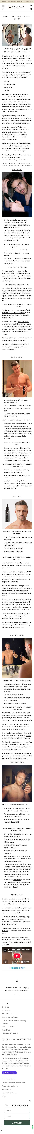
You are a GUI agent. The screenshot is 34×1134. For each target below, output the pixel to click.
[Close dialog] (29, 1100)
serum (27, 625)
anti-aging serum (7, 602)
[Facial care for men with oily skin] (17, 195)
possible (17, 836)
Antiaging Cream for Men (10, 1017)
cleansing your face (11, 625)
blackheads (25, 244)
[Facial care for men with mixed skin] (17, 379)
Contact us (5, 1007)
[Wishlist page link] (4, 9)
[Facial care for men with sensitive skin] (17, 783)
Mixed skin (17, 357)
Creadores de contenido (10, 1033)
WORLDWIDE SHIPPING (17, 985)
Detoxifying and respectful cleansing (16, 470)
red (27, 129)
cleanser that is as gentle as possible (18, 588)
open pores (16, 244)
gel (3, 718)
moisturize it (12, 715)
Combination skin (9, 84)
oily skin (12, 349)
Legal (4, 1096)
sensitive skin (6, 148)
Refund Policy (6, 1030)
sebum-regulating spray (22, 475)
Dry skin (6, 90)
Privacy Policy (6, 1089)
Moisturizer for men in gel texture (15, 481)
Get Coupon (17, 1123)
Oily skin (6, 81)
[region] (17, 986)
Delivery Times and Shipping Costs (13, 1083)
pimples (15, 247)
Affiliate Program (7, 1014)
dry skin (24, 151)
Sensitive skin (17, 762)
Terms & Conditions (8, 1027)
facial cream (17, 880)
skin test (5, 931)
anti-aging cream (18, 627)
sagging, (16, 347)
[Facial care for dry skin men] (17, 514)
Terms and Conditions (9, 1093)
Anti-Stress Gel (10, 344)
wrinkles (10, 253)
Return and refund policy (10, 1086)
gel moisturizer (21, 729)
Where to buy (6, 1010)
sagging (18, 253)
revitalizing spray (22, 613)
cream (8, 718)
